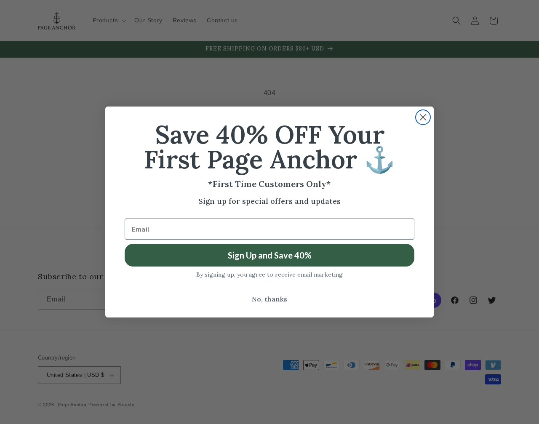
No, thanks (269, 299)
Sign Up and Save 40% (270, 255)
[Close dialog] (423, 117)
